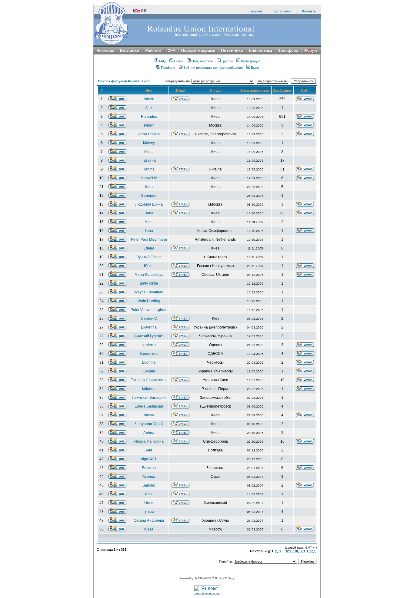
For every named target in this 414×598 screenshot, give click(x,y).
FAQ (162, 61)
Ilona (149, 231)
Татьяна (149, 160)
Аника (149, 415)
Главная (255, 11)
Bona (149, 213)
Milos (149, 222)
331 (302, 551)
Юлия (149, 266)
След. (311, 551)
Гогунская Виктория (149, 397)
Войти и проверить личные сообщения (213, 67)
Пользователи (202, 61)
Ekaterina (149, 327)
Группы (227, 61)
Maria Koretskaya (149, 275)
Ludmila (148, 362)
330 (295, 551)
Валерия (148, 195)
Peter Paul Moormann (149, 239)
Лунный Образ (149, 257)
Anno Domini (149, 134)
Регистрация (250, 61)
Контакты (309, 11)
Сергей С (149, 318)
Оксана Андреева (149, 520)
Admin (149, 99)
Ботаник (149, 468)
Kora (149, 187)
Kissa (148, 529)
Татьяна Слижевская (149, 380)
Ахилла (148, 476)
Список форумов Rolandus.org (124, 81)
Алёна (148, 433)
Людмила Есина (149, 204)
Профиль (168, 67)
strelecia (149, 345)
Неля (148, 503)
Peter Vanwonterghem (149, 310)
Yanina (149, 169)
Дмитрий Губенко (149, 336)
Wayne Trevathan (148, 292)
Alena (149, 152)
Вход (255, 67)
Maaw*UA (149, 178)
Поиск (178, 61)
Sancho (148, 485)
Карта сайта (282, 11)
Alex (148, 108)
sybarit (148, 125)
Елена (148, 248)
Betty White (149, 283)
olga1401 (149, 459)
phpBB (198, 578)
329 (288, 551)
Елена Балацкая (149, 406)
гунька (149, 512)
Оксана (149, 371)
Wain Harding (149, 301)
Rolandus (149, 116)
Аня (148, 450)
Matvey (149, 143)
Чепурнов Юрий (149, 424)
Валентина (149, 354)
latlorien (148, 389)
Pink (148, 494)
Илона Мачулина (149, 441)
